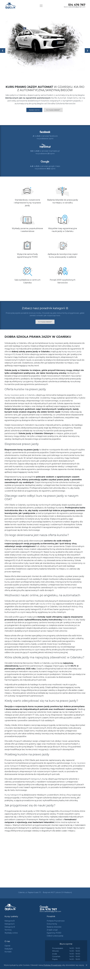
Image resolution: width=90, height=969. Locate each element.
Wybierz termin (34, 110)
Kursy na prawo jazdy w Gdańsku (20, 395)
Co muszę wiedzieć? (53, 110)
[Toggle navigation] (41, 6)
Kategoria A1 (10, 927)
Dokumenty (52, 924)
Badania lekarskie (54, 927)
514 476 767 (76, 4)
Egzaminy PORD (54, 933)
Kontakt (8, 952)
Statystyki (9, 949)
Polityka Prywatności (56, 921)
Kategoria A (9, 924)
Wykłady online (11, 933)
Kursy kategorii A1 (13, 795)
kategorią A (36, 779)
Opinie (7, 946)
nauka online (45, 604)
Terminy (8, 930)
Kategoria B (10, 921)
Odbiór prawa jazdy (55, 936)
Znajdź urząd (52, 930)
